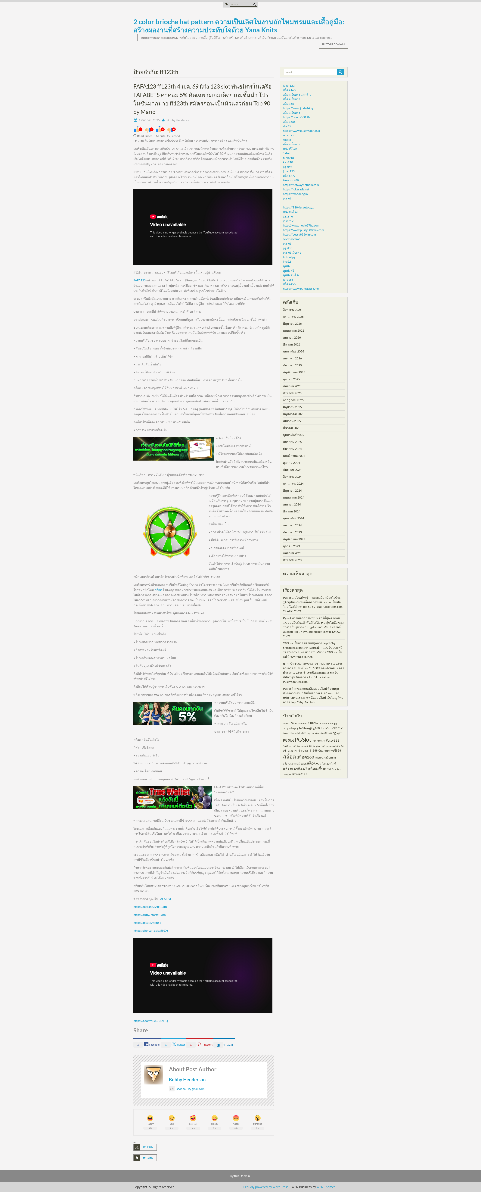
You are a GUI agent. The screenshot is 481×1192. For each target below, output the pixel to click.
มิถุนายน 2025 (292, 407)
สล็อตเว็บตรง (291, 99)
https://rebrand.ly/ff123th (150, 906)
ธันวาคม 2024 (292, 448)
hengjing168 (312, 728)
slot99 (287, 126)
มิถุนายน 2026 (292, 323)
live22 (287, 261)
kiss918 (288, 162)
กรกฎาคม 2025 (293, 400)
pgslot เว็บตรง (292, 252)
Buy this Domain (333, 44)
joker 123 (289, 221)
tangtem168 (319, 746)
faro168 (288, 279)
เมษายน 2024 (292, 504)
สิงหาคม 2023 (292, 560)
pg (334, 733)
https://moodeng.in (295, 194)
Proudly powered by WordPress (265, 1187)
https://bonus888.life (296, 117)
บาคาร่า (288, 135)
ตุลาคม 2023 (291, 546)
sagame (288, 216)
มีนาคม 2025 (291, 428)
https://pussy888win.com (299, 234)
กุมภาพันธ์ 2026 (293, 351)
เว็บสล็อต (336, 769)
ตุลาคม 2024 (291, 462)
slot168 (292, 746)
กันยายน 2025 (292, 386)
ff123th (148, 1147)
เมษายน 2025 (292, 421)
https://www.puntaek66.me (301, 288)
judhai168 (301, 733)
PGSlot (303, 739)
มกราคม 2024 (292, 525)
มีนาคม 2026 (291, 344)
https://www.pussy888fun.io (301, 130)
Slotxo (300, 746)
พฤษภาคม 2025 (293, 414)
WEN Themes (326, 1187)
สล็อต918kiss (289, 763)
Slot (285, 746)
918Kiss (313, 723)
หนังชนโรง (290, 212)
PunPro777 (318, 740)
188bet (293, 723)
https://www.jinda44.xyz (299, 108)
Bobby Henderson (178, 120)
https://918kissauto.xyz (298, 207)
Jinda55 (325, 728)
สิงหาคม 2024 (292, 476)
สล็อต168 (289, 90)
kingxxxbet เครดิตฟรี (316, 733)
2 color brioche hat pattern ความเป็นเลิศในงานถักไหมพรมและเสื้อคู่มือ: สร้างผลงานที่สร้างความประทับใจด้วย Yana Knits (238, 25)
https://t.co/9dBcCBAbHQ (150, 1020)
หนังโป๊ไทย (290, 148)
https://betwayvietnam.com (301, 184)
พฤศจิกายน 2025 (294, 372)
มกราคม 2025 (292, 441)
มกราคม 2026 (292, 358)
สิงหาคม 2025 (292, 393)
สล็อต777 (289, 175)
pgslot (287, 198)
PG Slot (288, 740)
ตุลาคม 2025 (291, 379)
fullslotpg (289, 257)
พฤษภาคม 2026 (293, 330)
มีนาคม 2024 (291, 511)
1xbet (286, 153)
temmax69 (332, 746)
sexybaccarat (291, 239)
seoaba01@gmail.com (190, 1088)
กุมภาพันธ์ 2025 (293, 434)
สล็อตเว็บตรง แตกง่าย (297, 94)
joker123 (289, 85)
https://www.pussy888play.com (303, 230)
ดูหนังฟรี (288, 270)
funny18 (288, 157)
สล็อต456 (289, 284)
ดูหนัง (286, 266)
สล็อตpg (301, 763)
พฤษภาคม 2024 (293, 497)
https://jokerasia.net (296, 189)
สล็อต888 (289, 121)
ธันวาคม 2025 (292, 365)
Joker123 (337, 728)
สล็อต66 (288, 103)
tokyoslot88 (291, 180)
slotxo (287, 139)
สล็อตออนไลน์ (328, 763)
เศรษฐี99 (287, 774)
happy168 (297, 728)
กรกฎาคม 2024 (293, 483)
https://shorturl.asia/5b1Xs (151, 930)
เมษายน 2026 (292, 337)
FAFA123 (139, 280)
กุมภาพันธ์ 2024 (293, 518)
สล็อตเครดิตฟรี (295, 769)
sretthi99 (307, 746)
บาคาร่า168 (310, 750)
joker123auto (289, 733)
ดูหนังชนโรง (291, 275)
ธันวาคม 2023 (292, 532)
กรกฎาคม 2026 (293, 316)
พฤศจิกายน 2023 (294, 539)
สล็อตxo (313, 763)
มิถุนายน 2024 (292, 490)
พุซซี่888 (335, 750)
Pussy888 (332, 740)
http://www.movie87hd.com (301, 225)
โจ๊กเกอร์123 (299, 774)
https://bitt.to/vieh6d (147, 922)
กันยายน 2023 (292, 553)
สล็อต (158, 590)
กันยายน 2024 (292, 469)
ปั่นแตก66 (324, 750)
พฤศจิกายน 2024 (294, 455)
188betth (302, 723)
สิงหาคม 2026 (292, 309)
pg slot (287, 166)
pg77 (339, 733)
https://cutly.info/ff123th (149, 914)
